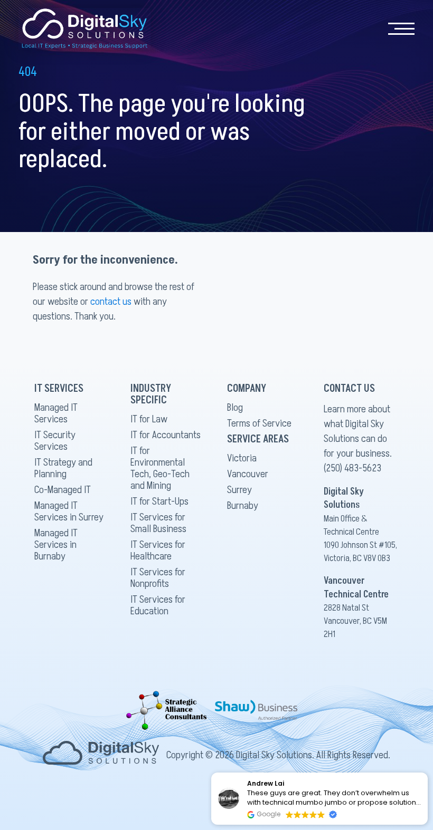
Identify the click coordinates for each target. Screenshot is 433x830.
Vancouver (247, 474)
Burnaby (242, 505)
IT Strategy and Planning (63, 468)
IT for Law (148, 419)
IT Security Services (55, 440)
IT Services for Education (157, 605)
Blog (235, 407)
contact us (110, 301)
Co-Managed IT (62, 490)
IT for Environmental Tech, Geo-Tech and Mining (160, 468)
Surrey (239, 490)
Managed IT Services (56, 413)
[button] (427, 773)
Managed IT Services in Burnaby (56, 544)
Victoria (242, 458)
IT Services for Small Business (158, 523)
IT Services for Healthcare (157, 550)
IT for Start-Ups (159, 501)
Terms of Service (259, 423)
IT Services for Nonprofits (157, 578)
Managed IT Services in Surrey (68, 511)
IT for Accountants (165, 435)
